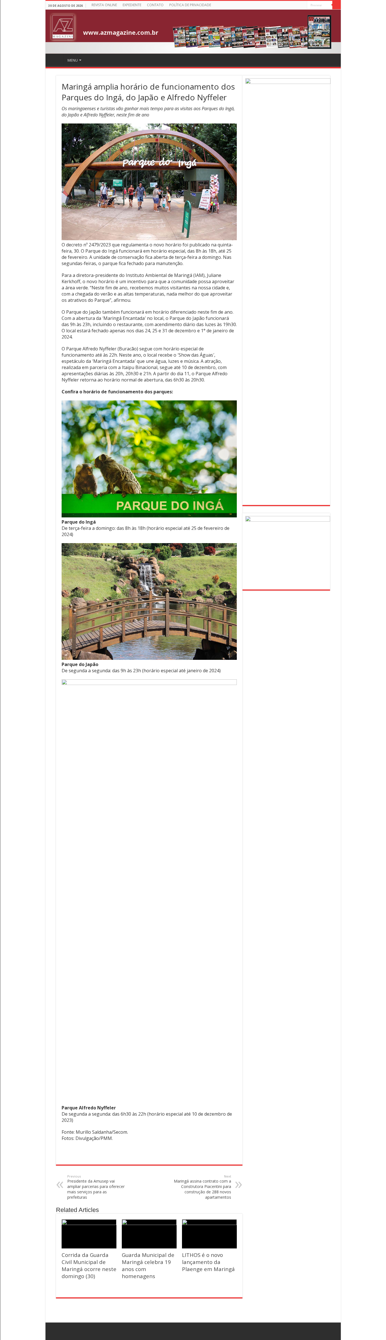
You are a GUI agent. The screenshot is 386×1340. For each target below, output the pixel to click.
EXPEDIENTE (132, 5)
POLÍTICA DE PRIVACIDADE (190, 5)
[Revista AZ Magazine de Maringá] (193, 32)
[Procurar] (336, 5)
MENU (73, 60)
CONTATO (155, 5)
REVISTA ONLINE (104, 5)
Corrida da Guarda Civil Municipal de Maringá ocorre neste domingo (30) (89, 1265)
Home (55, 60)
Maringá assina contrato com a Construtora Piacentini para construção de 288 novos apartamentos (202, 1187)
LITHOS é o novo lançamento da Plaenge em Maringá (208, 1261)
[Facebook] (303, 5)
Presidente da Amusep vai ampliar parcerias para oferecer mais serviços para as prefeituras (96, 1187)
